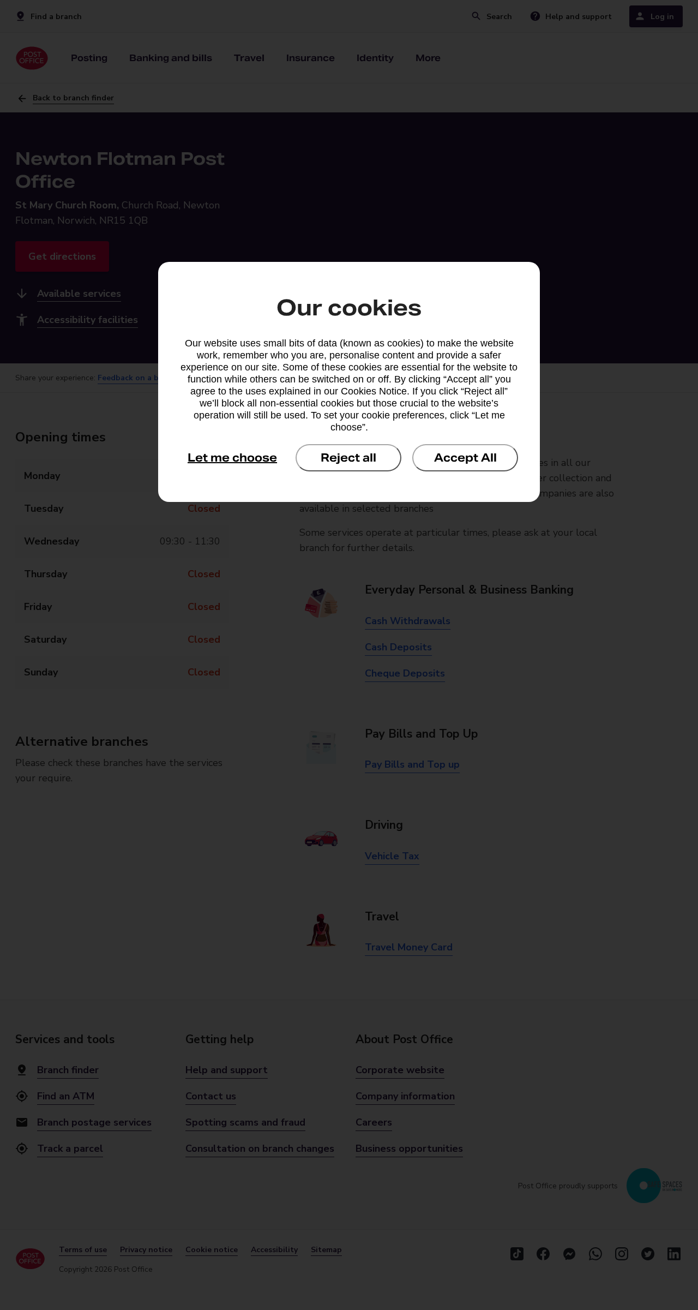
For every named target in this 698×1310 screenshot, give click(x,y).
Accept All (465, 458)
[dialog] (349, 382)
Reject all (348, 458)
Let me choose (232, 458)
